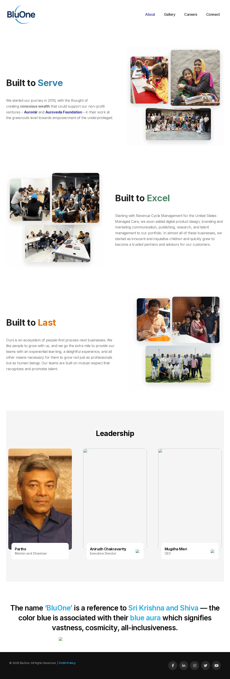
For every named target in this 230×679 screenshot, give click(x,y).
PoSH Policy (67, 663)
